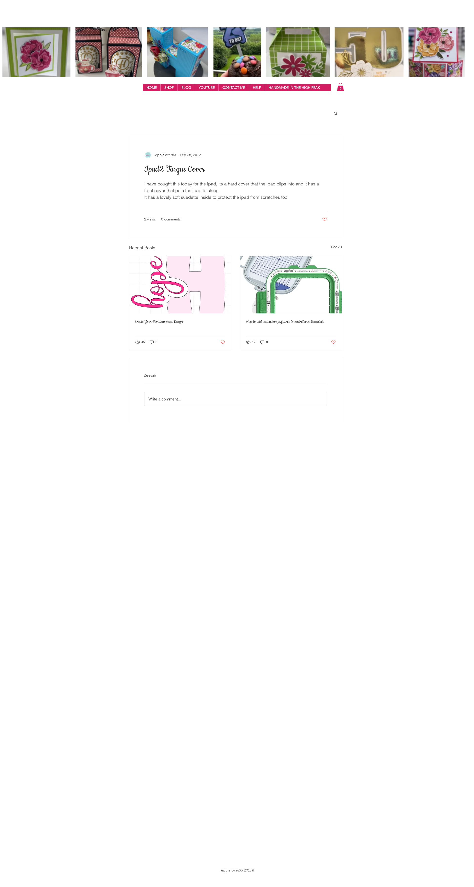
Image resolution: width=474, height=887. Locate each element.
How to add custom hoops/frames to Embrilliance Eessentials (285, 321)
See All (336, 247)
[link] (340, 87)
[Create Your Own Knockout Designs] (180, 284)
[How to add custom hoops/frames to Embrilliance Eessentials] (291, 284)
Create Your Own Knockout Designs (159, 321)
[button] (169, 87)
